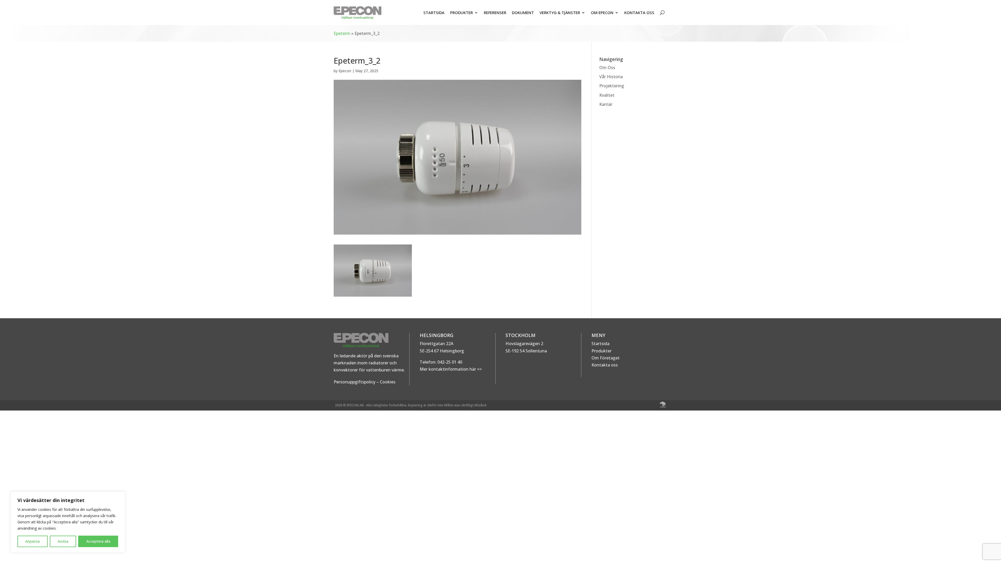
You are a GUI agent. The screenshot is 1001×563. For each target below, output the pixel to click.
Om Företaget (605, 358)
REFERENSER (495, 12)
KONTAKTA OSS (639, 12)
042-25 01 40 (449, 362)
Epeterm (342, 33)
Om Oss (607, 67)
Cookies (387, 382)
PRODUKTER (461, 12)
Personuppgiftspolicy (354, 382)
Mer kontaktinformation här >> (451, 369)
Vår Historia (611, 76)
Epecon (345, 70)
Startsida (600, 343)
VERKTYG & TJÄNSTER (560, 12)
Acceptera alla (98, 541)
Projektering (611, 86)
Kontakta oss (604, 365)
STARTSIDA (433, 12)
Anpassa (32, 541)
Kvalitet (606, 95)
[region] (67, 522)
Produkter (601, 351)
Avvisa (63, 541)
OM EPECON (602, 12)
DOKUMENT (523, 12)
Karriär (605, 104)
